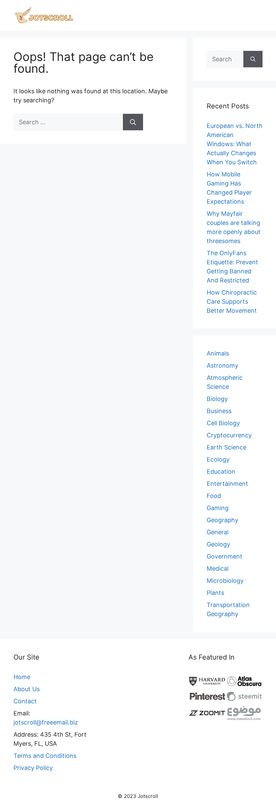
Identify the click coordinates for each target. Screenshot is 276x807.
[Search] (133, 122)
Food (214, 495)
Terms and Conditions (44, 755)
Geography (222, 520)
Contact (25, 701)
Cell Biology (223, 423)
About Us (26, 689)
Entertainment (227, 483)
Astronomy (222, 365)
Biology (217, 398)
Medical (218, 568)
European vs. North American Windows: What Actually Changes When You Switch (235, 144)
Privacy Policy (33, 767)
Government (224, 556)
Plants (215, 592)
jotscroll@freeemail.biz (45, 722)
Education (221, 471)
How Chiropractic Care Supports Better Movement (232, 301)
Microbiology (225, 580)
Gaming (218, 507)
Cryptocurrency (229, 435)
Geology (218, 544)
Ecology (218, 459)
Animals (218, 353)
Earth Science (226, 447)
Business (219, 410)
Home (21, 676)
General (218, 532)
